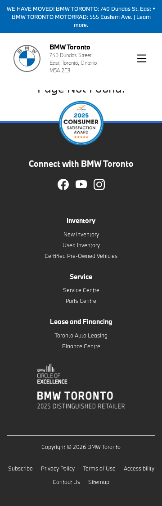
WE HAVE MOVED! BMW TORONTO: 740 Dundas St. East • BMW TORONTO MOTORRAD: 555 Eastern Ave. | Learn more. (81, 16)
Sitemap (98, 481)
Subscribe (20, 468)
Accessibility (139, 468)
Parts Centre (81, 300)
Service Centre (81, 289)
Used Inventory (81, 245)
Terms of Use (99, 468)
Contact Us (66, 481)
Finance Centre (81, 346)
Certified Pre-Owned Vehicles (81, 255)
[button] (141, 58)
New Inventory (81, 234)
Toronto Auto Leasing (81, 335)
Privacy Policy (58, 468)
